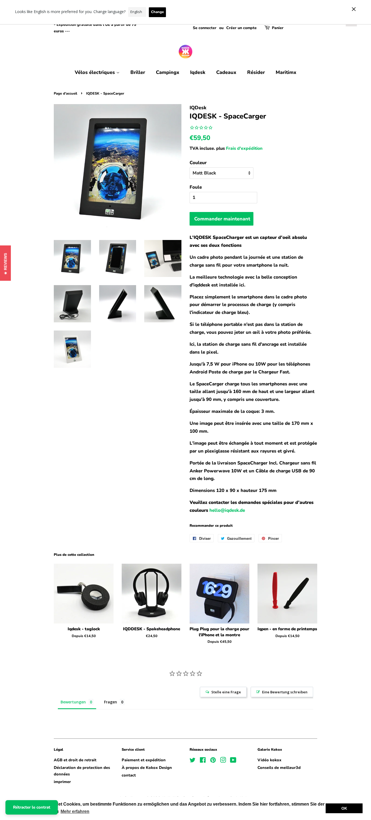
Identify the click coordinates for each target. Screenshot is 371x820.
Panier (278, 27)
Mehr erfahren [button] (75, 811)
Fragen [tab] (110, 701)
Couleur (198, 163)
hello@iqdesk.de (227, 510)
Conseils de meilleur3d (279, 767)
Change (157, 12)
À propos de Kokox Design (147, 767)
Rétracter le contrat (31, 807)
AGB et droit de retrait (75, 760)
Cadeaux (226, 72)
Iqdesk (197, 72)
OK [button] (344, 808)
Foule (196, 187)
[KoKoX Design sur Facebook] (203, 761)
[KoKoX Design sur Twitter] (193, 761)
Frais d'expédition (244, 148)
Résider (256, 72)
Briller (137, 72)
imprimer (62, 781)
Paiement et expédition (144, 760)
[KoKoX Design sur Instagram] (223, 761)
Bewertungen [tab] (73, 701)
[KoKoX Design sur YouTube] (233, 761)
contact (129, 775)
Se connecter (204, 27)
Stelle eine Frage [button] (226, 692)
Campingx (167, 72)
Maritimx (286, 72)
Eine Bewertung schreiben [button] (284, 692)
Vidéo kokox (269, 760)
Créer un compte (241, 27)
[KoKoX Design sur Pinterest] (213, 761)
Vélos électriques (95, 72)
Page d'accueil (65, 93)
